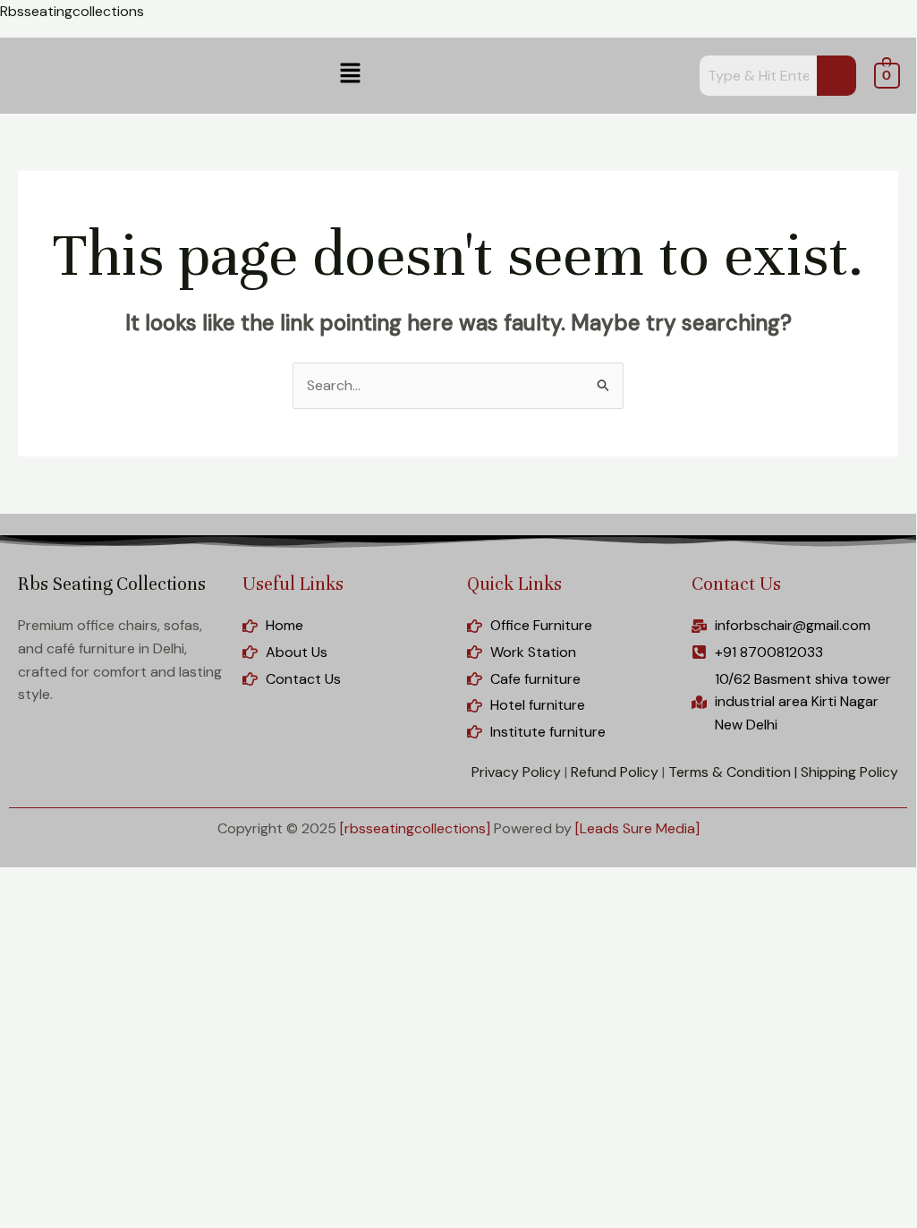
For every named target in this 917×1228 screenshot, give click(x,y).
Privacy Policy (516, 772)
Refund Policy (614, 772)
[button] (350, 75)
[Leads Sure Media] (637, 828)
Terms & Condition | (732, 772)
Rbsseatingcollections (72, 11)
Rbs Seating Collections (112, 584)
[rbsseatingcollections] (415, 828)
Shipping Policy (849, 772)
